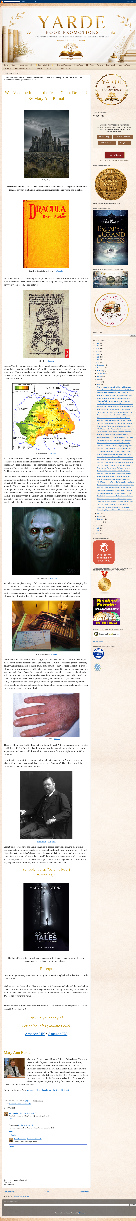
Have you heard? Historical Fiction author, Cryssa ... (114, 465)
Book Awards (110, 65)
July (98, 379)
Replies (13, 1135)
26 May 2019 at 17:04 (34, 1139)
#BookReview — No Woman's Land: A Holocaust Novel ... (116, 429)
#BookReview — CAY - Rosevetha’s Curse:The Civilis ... (115, 437)
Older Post (84, 1192)
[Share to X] (38, 1101)
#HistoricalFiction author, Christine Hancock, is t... (113, 418)
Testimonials (38, 68)
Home (6, 65)
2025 (97, 346)
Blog (38, 1090)
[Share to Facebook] (40, 1101)
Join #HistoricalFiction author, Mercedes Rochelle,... (114, 398)
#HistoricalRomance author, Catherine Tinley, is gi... (114, 499)
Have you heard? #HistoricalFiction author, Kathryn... (114, 487)
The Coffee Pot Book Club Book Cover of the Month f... (115, 390)
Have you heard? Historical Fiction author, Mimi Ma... (114, 473)
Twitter (56, 1090)
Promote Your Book (25, 65)
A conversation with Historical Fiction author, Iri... (113, 392)
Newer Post (9, 1192)
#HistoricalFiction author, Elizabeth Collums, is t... (113, 443)
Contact (49, 68)
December (101, 365)
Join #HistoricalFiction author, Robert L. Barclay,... (113, 471)
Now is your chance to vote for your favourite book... (114, 432)
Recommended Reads (23, 68)
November (101, 368)
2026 (97, 343)
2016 (97, 531)
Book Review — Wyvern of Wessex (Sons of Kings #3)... (116, 459)
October (100, 371)
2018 (97, 525)
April (99, 513)
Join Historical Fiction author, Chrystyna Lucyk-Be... (114, 426)
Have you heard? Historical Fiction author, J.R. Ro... (114, 504)
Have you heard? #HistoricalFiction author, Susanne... (115, 423)
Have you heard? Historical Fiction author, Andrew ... (114, 448)
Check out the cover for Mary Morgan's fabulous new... (115, 501)
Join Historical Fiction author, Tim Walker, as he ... (113, 468)
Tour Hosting (7, 68)
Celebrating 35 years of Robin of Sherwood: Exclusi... (115, 457)
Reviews (100, 65)
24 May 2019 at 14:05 (25, 1125)
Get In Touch (115, 155)
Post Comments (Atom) (21, 1196)
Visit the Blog (104, 137)
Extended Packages (64, 65)
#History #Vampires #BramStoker (20, 1104)
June (99, 382)
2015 (97, 534)
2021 (97, 357)
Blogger (81, 1213)
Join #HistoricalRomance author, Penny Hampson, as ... (115, 485)
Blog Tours (90, 65)
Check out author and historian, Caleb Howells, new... (115, 404)
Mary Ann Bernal (15, 1113)
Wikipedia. (59, 271)
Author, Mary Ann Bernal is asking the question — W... (115, 412)
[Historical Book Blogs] (104, 594)
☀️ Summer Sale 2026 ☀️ (44, 65)
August (99, 376)
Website (30, 1090)
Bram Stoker (41, 842)
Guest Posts (78, 65)
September (101, 373)
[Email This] (34, 1101)
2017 (97, 528)
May (99, 384)
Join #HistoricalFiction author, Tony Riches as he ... (114, 476)
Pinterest (65, 1090)
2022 (97, 354)
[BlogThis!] (36, 1101)
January (100, 522)
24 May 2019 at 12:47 (28, 1113)
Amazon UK (35, 1034)
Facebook (46, 1090)
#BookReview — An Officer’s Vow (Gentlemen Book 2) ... (116, 406)
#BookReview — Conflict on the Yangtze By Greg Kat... (115, 482)
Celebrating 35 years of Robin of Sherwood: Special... (115, 490)
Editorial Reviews (107, 143)
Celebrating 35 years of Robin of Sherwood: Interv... (114, 451)
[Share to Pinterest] (42, 1101)
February (100, 519)
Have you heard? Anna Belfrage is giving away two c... (115, 446)
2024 (97, 348)
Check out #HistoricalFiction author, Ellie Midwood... (114, 507)
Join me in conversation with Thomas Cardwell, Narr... (115, 395)
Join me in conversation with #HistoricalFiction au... (114, 387)
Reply (11, 1119)
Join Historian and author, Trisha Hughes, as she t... (114, 409)
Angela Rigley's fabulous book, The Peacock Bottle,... (115, 496)
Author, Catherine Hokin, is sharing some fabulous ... (114, 440)
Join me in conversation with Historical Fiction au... (114, 454)
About (13, 65)
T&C (56, 68)
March (99, 516)
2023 (97, 351)
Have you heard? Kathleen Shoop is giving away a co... (115, 462)
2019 (97, 362)
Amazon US (57, 1034)
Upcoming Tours (124, 65)
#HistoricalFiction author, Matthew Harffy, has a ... (113, 401)
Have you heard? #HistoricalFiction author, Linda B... (114, 420)
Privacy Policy (66, 68)
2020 (97, 360)
